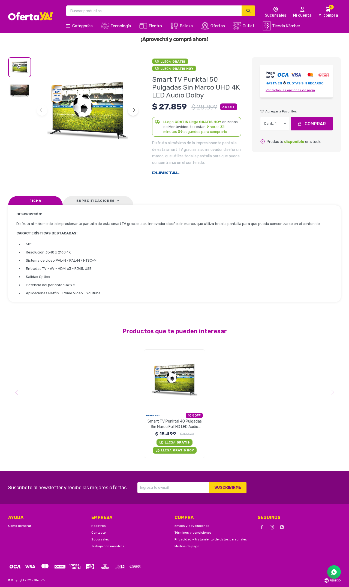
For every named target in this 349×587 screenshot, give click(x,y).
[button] (133, 110)
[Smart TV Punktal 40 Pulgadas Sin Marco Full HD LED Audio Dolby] (174, 380)
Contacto (98, 532)
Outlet (248, 25)
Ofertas (217, 25)
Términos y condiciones (193, 532)
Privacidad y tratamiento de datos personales (210, 539)
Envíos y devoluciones (191, 526)
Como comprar (19, 526)
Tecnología (120, 25)
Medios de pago (186, 546)
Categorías (82, 25)
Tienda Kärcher (286, 25)
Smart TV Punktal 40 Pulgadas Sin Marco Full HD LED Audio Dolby (175, 424)
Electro (155, 25)
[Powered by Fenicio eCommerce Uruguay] (332, 580)
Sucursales (100, 539)
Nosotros (98, 526)
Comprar (315, 123)
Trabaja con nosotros (107, 546)
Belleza (186, 25)
